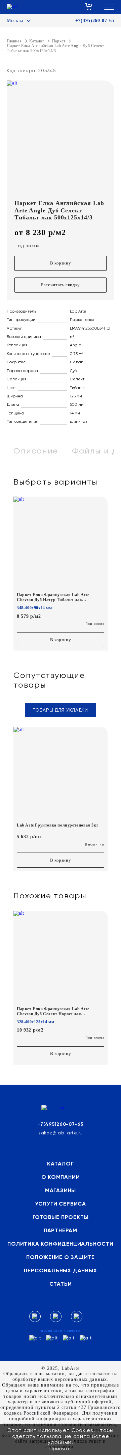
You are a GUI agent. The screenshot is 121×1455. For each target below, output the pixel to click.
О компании (60, 1177)
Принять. (60, 1448)
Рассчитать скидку (60, 284)
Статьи (60, 1284)
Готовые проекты (61, 1217)
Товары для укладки (60, 710)
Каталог (60, 1163)
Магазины (60, 1190)
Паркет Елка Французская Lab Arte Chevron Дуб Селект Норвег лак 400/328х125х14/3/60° (53, 1011)
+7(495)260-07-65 (94, 20)
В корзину (60, 262)
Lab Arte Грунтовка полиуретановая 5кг (57, 825)
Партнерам (60, 1230)
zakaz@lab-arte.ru (60, 1132)
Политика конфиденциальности (60, 1244)
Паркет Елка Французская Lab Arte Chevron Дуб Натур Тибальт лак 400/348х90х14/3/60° (53, 597)
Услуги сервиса (60, 1204)
